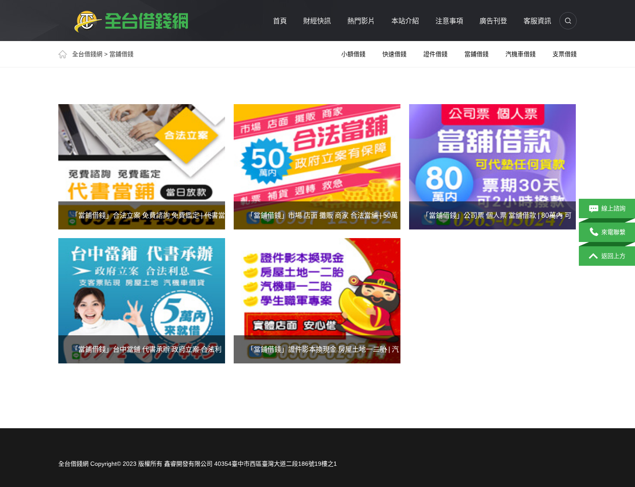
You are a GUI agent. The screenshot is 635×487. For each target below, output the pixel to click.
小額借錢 (353, 54)
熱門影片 (361, 21)
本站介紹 (405, 21)
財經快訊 (317, 21)
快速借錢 (394, 54)
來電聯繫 (613, 232)
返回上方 (613, 255)
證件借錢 (435, 54)
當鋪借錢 (476, 54)
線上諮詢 (613, 208)
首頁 (280, 21)
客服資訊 (537, 21)
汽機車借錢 (520, 54)
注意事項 (449, 21)
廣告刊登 (493, 21)
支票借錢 (564, 54)
